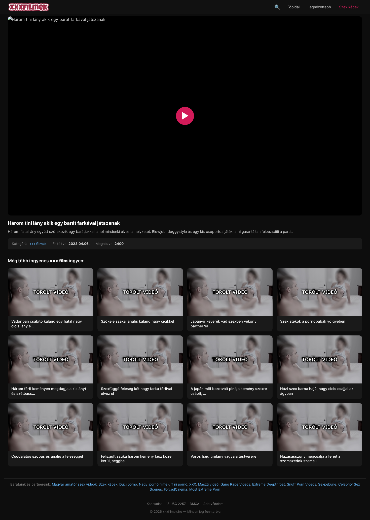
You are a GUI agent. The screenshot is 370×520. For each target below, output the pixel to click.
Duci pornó (128, 484)
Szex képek (349, 7)
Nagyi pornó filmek (154, 484)
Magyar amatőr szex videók (74, 484)
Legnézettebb (319, 7)
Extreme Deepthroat (268, 484)
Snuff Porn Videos (301, 484)
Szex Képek (108, 484)
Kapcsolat (154, 504)
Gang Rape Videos (235, 484)
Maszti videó (208, 484)
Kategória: (20, 244)
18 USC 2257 (176, 504)
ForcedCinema (175, 489)
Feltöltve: (60, 244)
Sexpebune (327, 484)
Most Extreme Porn (204, 489)
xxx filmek (38, 244)
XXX (192, 484)
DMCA (194, 504)
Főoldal (293, 7)
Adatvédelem (213, 504)
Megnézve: (105, 244)
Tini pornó (179, 484)
